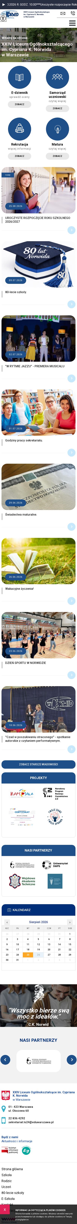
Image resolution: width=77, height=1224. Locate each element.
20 (49, 949)
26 (38, 955)
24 (17, 955)
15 (70, 944)
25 (28, 955)
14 (59, 944)
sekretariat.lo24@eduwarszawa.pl (64, 13)
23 (7, 955)
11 (28, 944)
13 (49, 944)
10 (17, 944)
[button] (3, 4)
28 (59, 955)
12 (38, 944)
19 (38, 949)
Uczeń (6, 1187)
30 (7, 960)
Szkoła (6, 1175)
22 (70, 949)
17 (17, 949)
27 (49, 955)
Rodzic (6, 1181)
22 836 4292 (72, 13)
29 (70, 955)
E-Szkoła (8, 1199)
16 (7, 949)
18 (28, 949)
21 (59, 949)
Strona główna (12, 1169)
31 (17, 960)
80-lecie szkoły (12, 1193)
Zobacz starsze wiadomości (38, 764)
